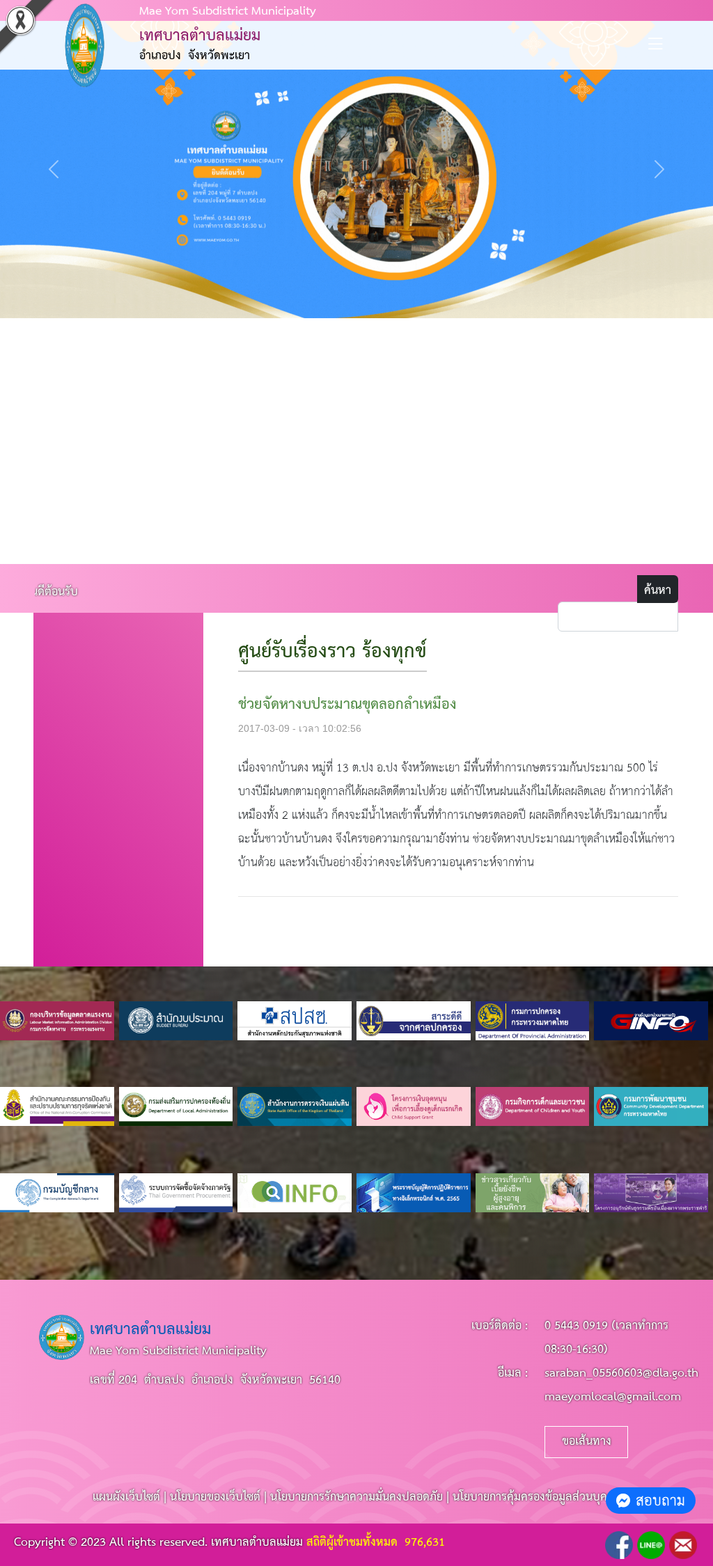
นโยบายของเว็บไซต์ (215, 1497)
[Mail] (683, 1544)
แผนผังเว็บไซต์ (126, 1497)
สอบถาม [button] (660, 1500)
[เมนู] (655, 48)
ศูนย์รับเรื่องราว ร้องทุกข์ (332, 652)
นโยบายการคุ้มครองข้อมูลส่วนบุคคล (537, 1497)
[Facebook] (619, 1544)
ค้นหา (657, 590)
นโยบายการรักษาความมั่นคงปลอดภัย (356, 1497)
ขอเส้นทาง (586, 1441)
